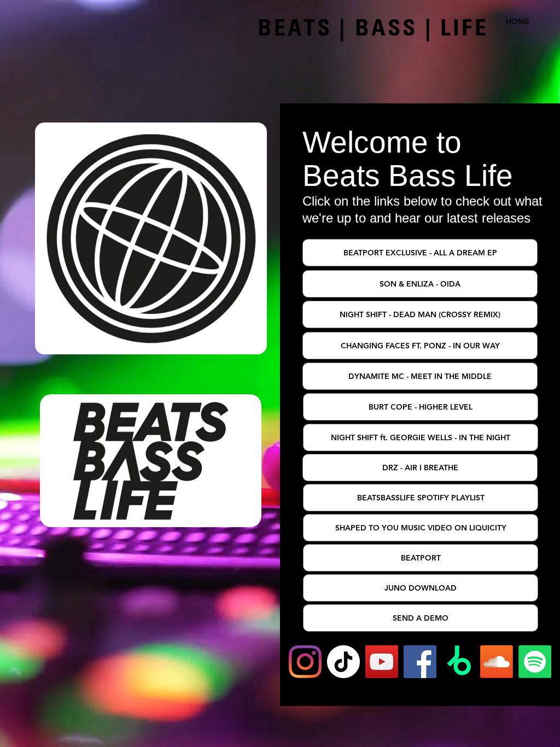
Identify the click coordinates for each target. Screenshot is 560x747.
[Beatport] (458, 661)
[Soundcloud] (496, 661)
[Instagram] (305, 661)
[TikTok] (343, 661)
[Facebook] (420, 661)
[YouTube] (381, 661)
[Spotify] (534, 661)
